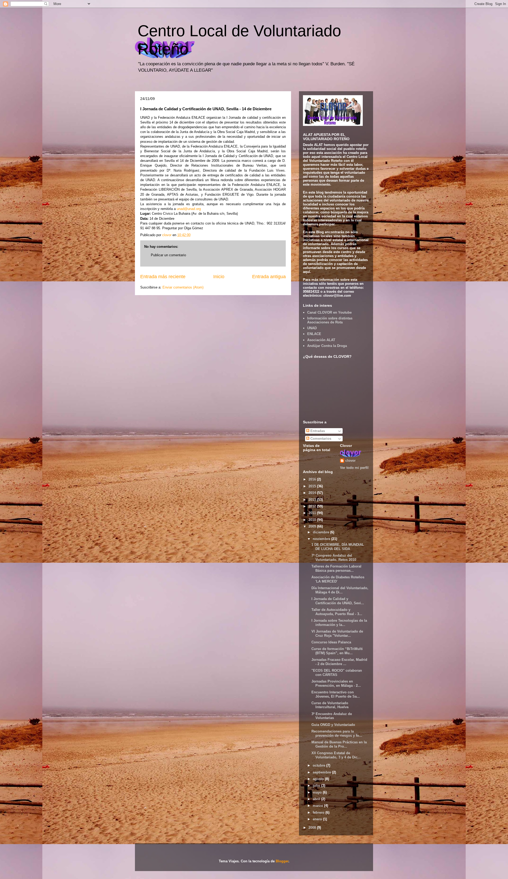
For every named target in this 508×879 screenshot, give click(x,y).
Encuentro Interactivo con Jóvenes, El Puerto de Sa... (335, 694)
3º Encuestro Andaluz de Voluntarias (331, 716)
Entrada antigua (269, 276)
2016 (313, 479)
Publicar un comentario (168, 255)
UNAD (312, 328)
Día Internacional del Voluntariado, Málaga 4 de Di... (339, 590)
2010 (313, 520)
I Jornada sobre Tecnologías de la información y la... (339, 623)
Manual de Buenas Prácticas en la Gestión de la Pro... (339, 744)
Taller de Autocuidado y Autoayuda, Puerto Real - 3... (336, 612)
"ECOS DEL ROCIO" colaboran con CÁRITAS (336, 673)
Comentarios (320, 439)
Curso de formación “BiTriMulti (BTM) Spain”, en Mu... (337, 651)
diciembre (321, 532)
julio (317, 786)
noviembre (322, 539)
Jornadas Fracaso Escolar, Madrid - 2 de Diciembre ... (339, 662)
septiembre (322, 772)
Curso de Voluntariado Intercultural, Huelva (329, 705)
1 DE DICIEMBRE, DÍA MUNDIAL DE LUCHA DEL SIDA (337, 547)
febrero (319, 812)
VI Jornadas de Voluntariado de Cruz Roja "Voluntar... (337, 633)
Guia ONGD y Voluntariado (333, 725)
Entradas (317, 431)
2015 (313, 486)
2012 (313, 506)
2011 (313, 513)
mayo (318, 792)
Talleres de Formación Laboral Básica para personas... (336, 568)
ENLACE (314, 334)
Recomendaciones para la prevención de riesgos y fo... (336, 733)
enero (318, 819)
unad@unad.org (189, 209)
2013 (313, 500)
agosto (319, 779)
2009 (313, 526)
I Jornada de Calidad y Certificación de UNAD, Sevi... (337, 601)
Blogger (282, 861)
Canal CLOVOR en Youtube (329, 312)
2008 (313, 828)
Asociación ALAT (321, 340)
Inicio (218, 276)
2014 (313, 493)
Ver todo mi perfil (354, 468)
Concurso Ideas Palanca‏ (331, 642)
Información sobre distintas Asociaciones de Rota (329, 320)
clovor (350, 461)
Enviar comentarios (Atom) (182, 287)
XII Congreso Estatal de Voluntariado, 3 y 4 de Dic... (336, 755)
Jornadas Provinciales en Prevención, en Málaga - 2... (336, 683)
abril (317, 799)
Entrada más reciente (162, 276)
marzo (318, 806)
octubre (319, 765)
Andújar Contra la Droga (327, 346)
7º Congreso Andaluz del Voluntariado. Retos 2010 (333, 557)
